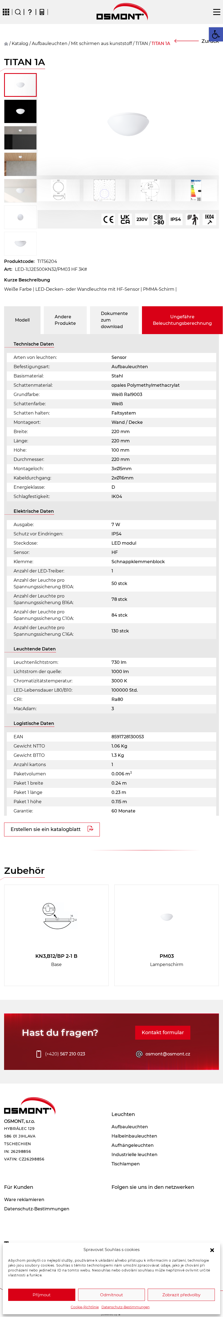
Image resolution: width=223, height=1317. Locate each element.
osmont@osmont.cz (167, 1054)
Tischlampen (126, 1163)
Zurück (210, 41)
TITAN (141, 43)
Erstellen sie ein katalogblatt (45, 829)
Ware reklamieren (24, 1199)
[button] (212, 1249)
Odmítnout (111, 1294)
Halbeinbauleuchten (134, 1136)
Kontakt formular (163, 1033)
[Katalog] (6, 12)
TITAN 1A (160, 43)
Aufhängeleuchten (133, 1145)
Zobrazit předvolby (181, 1294)
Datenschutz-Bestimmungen (125, 1307)
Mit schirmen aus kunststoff (101, 43)
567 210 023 (65, 1054)
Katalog (20, 43)
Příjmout (42, 1294)
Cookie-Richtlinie (85, 1307)
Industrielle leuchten (134, 1154)
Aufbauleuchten (49, 43)
